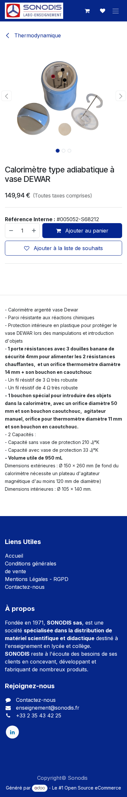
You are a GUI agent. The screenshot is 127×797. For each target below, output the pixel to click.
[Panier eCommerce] (86, 10)
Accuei (13, 555)
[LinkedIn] (12, 732)
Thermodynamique (37, 35)
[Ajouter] (34, 230)
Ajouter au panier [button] (86, 230)
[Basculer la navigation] (115, 11)
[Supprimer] (10, 230)
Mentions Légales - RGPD (36, 579)
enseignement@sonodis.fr (47, 707)
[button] (6, 96)
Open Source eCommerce (92, 788)
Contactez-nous (25, 587)
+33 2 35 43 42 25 (38, 715)
